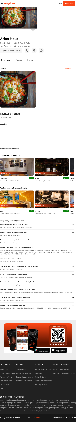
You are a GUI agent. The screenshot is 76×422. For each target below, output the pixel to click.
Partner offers (6, 377)
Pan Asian (4, 46)
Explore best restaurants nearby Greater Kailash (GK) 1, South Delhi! (25, 411)
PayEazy (38, 373)
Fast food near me (23, 373)
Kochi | (34, 403)
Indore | (24, 405)
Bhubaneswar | (15, 405)
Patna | (73, 403)
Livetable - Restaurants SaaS (64, 373)
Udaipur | (11, 408)
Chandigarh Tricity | (41, 408)
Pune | (38, 400)
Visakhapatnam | (63, 403)
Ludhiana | (32, 405)
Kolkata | (44, 400)
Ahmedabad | (65, 400)
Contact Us (5, 384)
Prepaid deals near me (25, 377)
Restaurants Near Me (25, 381)
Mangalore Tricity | (58, 408)
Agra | (9, 403)
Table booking (22, 369)
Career (3, 388)
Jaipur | (3, 403)
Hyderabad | (17, 403)
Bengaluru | (22, 400)
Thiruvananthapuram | (62, 405)
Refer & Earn (40, 377)
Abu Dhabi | (28, 408)
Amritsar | (4, 405)
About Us (4, 369)
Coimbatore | (43, 403)
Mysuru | (40, 405)
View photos (68, 68)
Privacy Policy (41, 384)
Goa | (57, 400)
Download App (6, 381)
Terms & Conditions (43, 381)
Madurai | (19, 408)
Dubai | (51, 400)
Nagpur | (3, 408)
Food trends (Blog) (7, 373)
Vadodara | (48, 405)
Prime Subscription (43, 369)
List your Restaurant (60, 369)
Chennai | (31, 400)
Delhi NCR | (5, 400)
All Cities (69, 408)
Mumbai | (14, 400)
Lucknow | (27, 403)
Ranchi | (52, 403)
